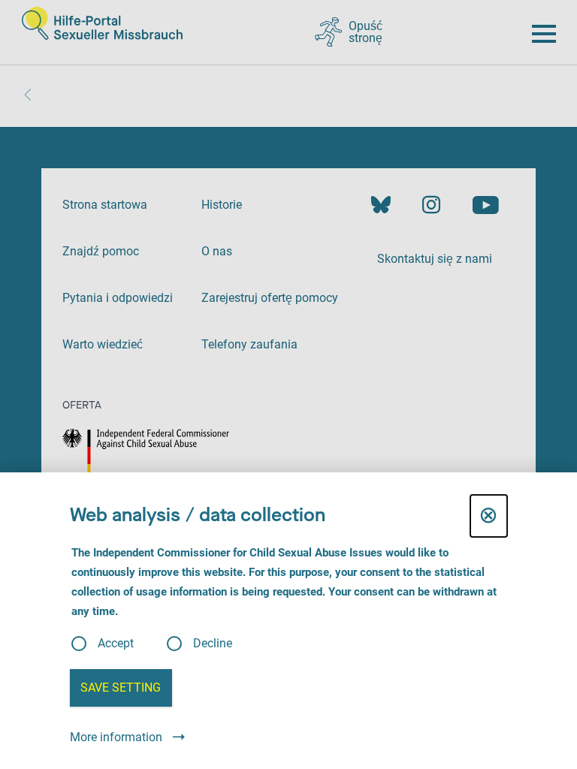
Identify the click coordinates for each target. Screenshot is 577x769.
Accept (116, 644)
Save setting (120, 687)
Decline (212, 644)
